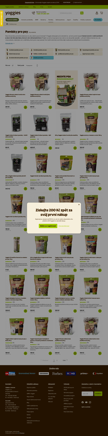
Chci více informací (64, 226)
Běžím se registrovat (48, 226)
